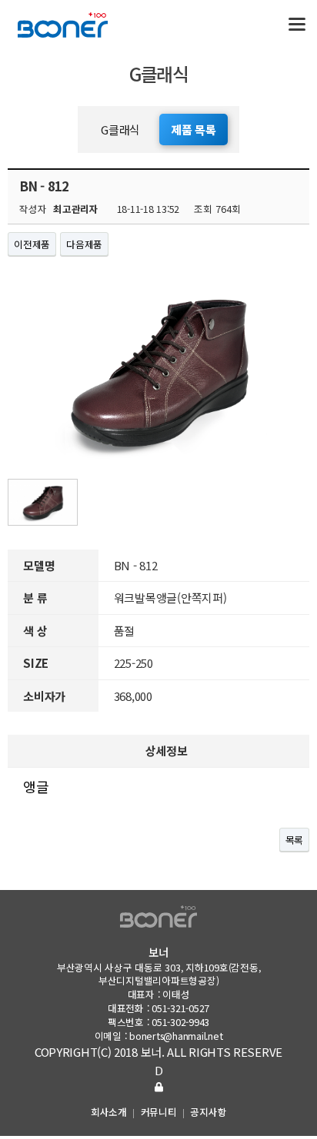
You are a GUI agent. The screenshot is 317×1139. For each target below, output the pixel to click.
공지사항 (208, 1111)
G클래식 (120, 129)
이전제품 (32, 244)
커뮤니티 (159, 1111)
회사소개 (109, 1111)
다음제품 (84, 244)
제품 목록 (193, 129)
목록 (294, 839)
